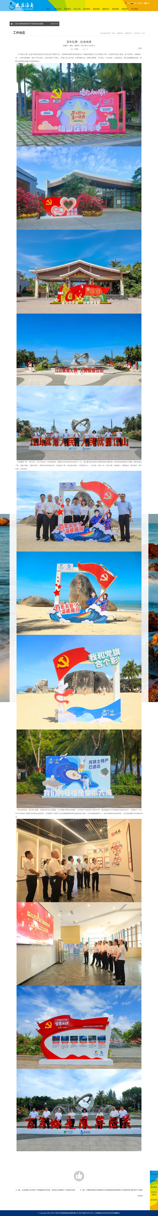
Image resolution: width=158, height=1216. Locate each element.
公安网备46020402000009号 (104, 1213)
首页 (48, 9)
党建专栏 (125, 9)
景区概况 (67, 9)
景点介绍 (77, 9)
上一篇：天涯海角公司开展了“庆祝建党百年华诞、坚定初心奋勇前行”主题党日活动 (45, 1190)
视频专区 (105, 9)
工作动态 (136, 33)
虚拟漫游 (96, 9)
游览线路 (115, 9)
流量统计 (117, 1213)
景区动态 (57, 9)
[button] (57, 23)
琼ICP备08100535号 (86, 1213)
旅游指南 (86, 9)
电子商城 (134, 9)
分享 (140, 48)
